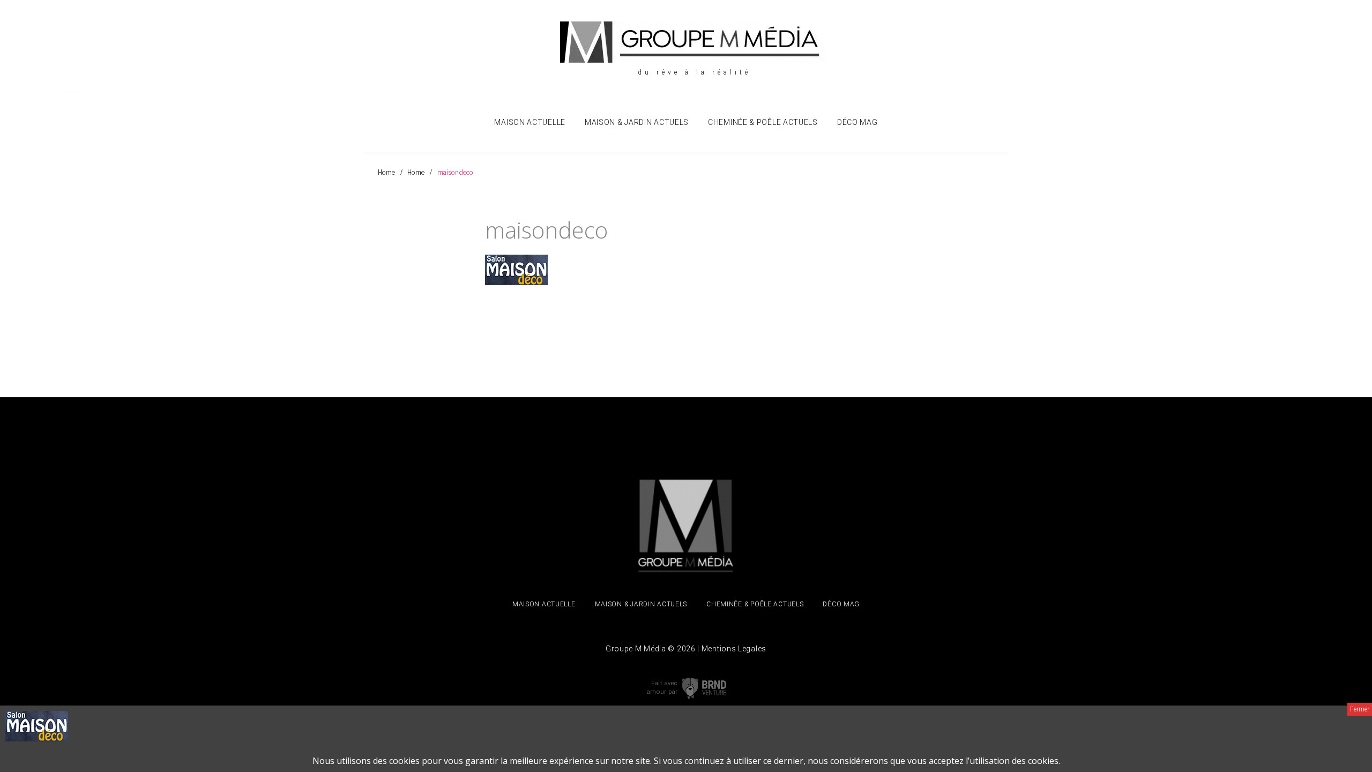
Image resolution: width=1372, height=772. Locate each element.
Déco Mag (857, 122)
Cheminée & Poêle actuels (763, 122)
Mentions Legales (734, 648)
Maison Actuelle (529, 122)
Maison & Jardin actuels (637, 122)
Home (386, 172)
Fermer (1359, 709)
